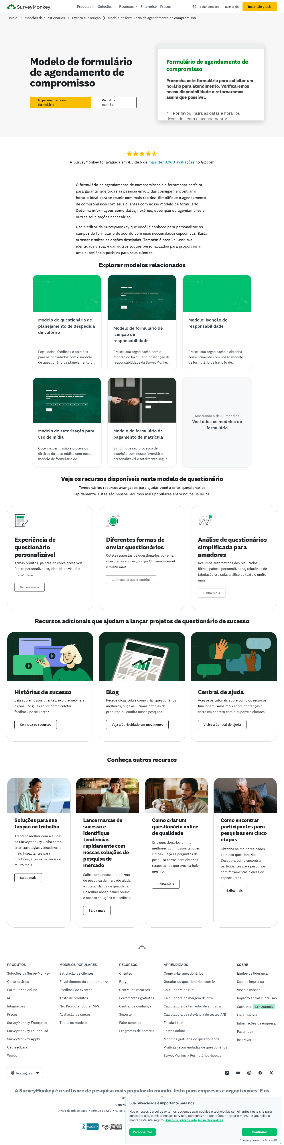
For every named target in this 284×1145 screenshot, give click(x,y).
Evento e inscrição (86, 18)
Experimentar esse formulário (52, 102)
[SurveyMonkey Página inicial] (29, 7)
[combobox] (25, 1073)
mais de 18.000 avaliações (171, 162)
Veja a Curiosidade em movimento (137, 724)
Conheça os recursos (35, 724)
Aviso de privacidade (181, 1120)
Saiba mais (211, 593)
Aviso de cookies (210, 1120)
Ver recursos (29, 587)
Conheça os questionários (131, 579)
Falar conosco (209, 7)
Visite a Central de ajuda (222, 724)
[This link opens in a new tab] (227, 1072)
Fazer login (231, 7)
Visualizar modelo (109, 102)
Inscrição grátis (259, 6)
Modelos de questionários (44, 18)
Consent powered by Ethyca (256, 1140)
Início (13, 18)
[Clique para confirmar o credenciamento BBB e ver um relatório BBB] (89, 1129)
